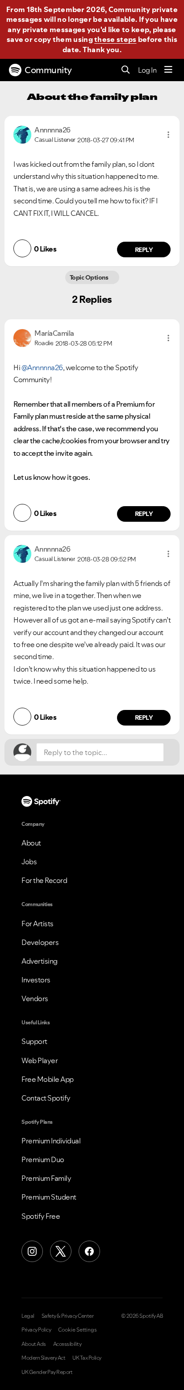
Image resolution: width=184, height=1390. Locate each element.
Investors (35, 980)
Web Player (39, 1060)
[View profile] (22, 134)
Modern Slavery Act (43, 1357)
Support (34, 1041)
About (31, 843)
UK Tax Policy (86, 1357)
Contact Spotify (46, 1098)
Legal (27, 1316)
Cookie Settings (77, 1329)
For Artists (37, 923)
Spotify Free (40, 1216)
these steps (115, 39)
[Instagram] (32, 1251)
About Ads (33, 1344)
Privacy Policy (36, 1329)
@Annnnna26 (42, 367)
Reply (144, 249)
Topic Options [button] (89, 277)
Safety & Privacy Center (68, 1316)
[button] (168, 134)
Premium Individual (50, 1141)
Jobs (29, 861)
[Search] (126, 70)
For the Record (44, 880)
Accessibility (67, 1344)
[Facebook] (89, 1251)
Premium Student (48, 1197)
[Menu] (168, 70)
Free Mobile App (47, 1079)
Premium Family (46, 1178)
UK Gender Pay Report (46, 1372)
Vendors (34, 998)
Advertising (39, 961)
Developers (40, 942)
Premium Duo (42, 1159)
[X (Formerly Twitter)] (60, 1251)
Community (48, 70)
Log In (147, 70)
